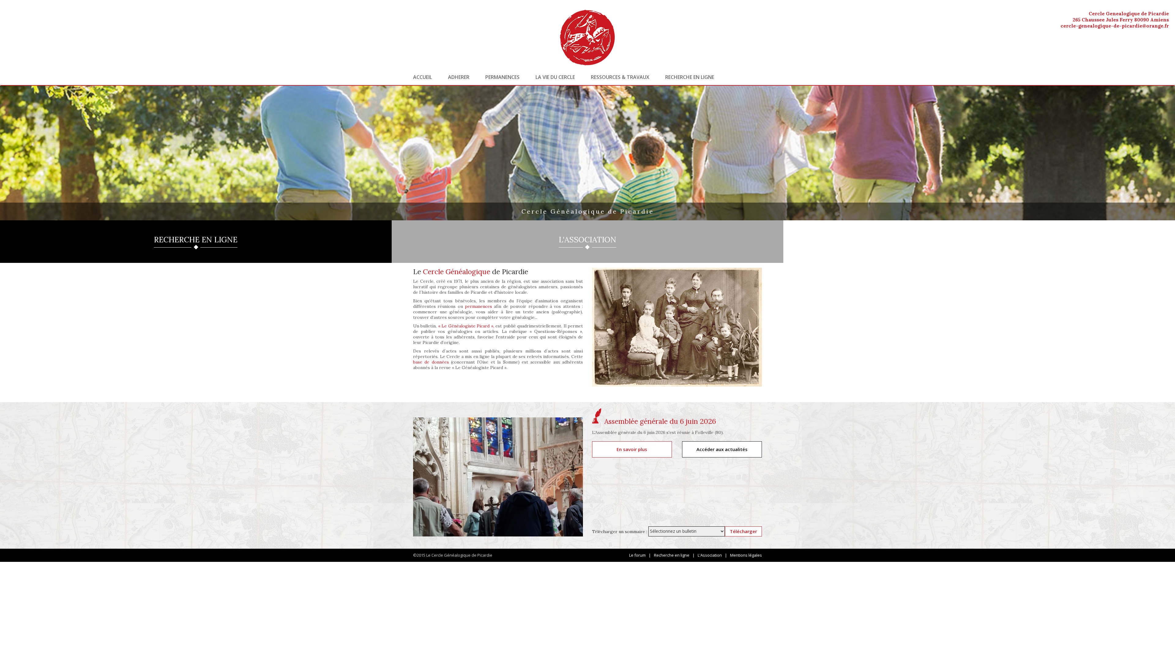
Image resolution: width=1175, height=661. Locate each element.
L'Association (710, 555)
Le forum (637, 555)
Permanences (502, 77)
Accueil (422, 77)
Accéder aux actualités (722, 449)
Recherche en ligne (689, 77)
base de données (431, 362)
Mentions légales (746, 555)
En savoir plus (632, 449)
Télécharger (743, 531)
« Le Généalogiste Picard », (466, 326)
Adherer (458, 77)
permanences (478, 306)
